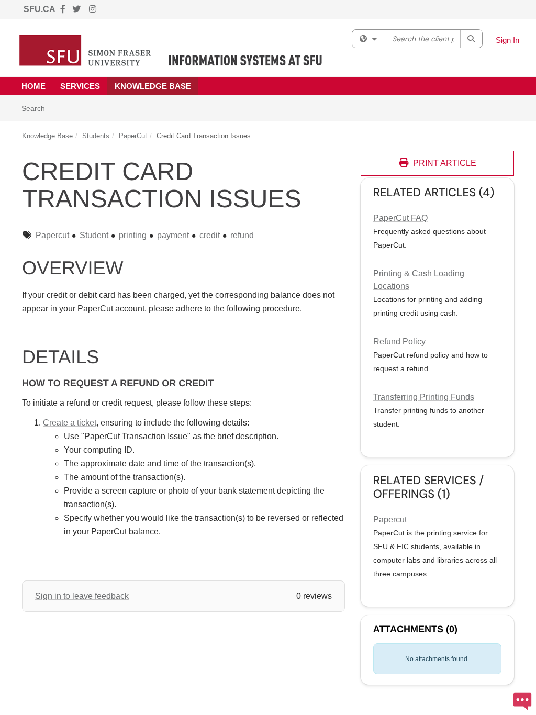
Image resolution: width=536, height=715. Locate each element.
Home (33, 86)
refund (242, 235)
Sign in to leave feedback (82, 595)
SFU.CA (39, 9)
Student (94, 235)
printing (133, 235)
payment (173, 235)
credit (209, 235)
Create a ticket (69, 422)
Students (95, 136)
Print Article (443, 163)
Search (36, 108)
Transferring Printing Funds (423, 397)
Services (80, 86)
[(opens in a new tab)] (170, 50)
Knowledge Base (153, 86)
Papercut (52, 235)
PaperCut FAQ (400, 218)
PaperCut (133, 136)
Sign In (507, 40)
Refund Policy (399, 341)
